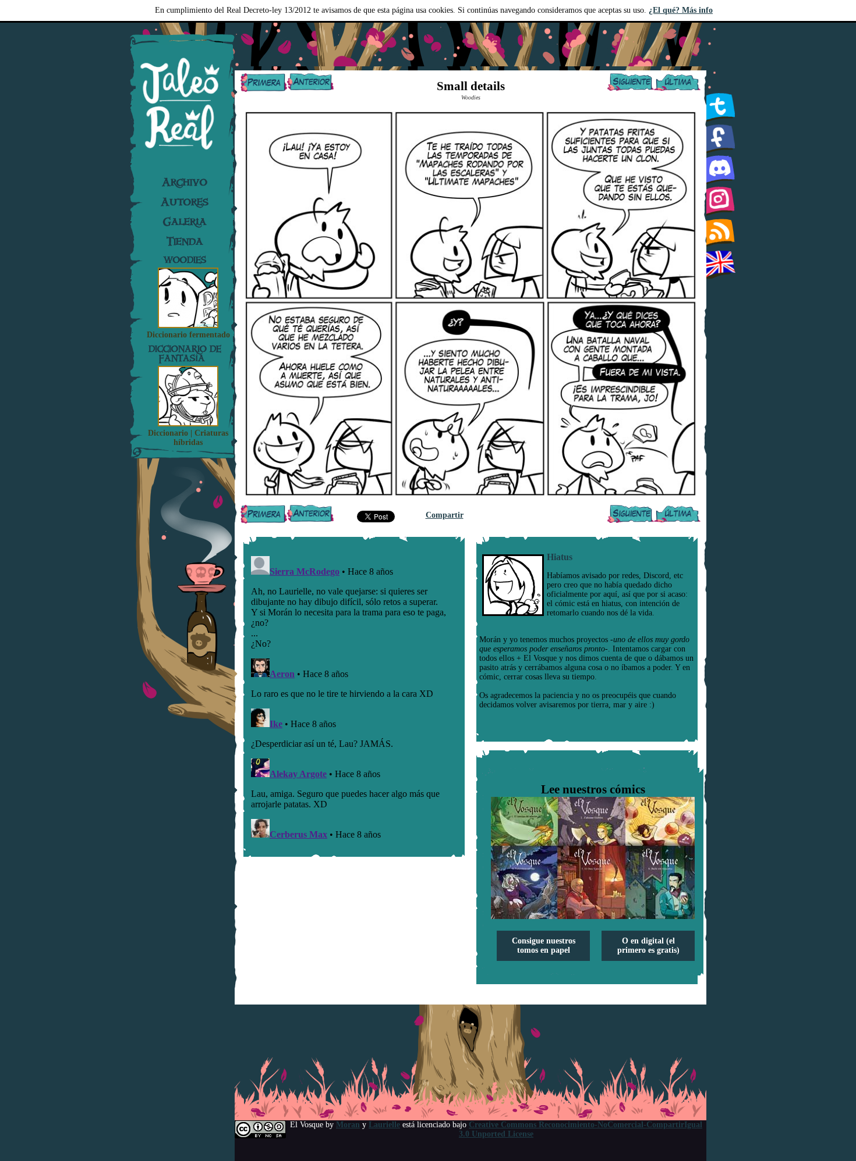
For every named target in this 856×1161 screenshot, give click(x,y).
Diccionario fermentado (188, 334)
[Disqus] (354, 696)
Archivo (184, 182)
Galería (185, 221)
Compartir (445, 515)
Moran (348, 1124)
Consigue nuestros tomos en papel (543, 945)
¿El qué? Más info (681, 10)
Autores (184, 201)
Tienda (185, 241)
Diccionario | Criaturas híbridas (188, 438)
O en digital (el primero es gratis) (648, 945)
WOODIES (185, 259)
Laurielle (384, 1124)
